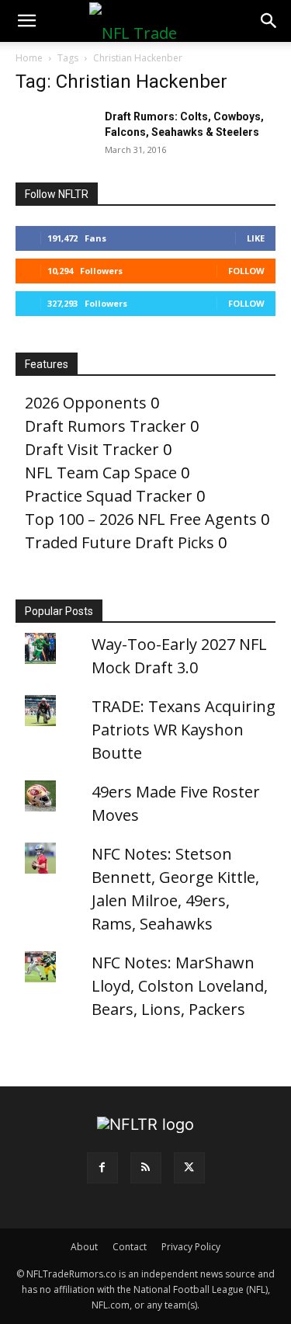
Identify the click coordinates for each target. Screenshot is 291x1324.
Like (256, 238)
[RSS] (145, 1167)
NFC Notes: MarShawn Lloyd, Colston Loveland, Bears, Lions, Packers (180, 986)
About (84, 1246)
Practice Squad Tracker (108, 495)
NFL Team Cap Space (101, 472)
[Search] (269, 21)
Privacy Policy (190, 1246)
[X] (189, 1167)
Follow (246, 270)
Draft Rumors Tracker (105, 425)
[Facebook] (102, 1167)
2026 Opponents (86, 402)
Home (29, 57)
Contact (130, 1246)
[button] (26, 21)
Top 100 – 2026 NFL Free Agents (141, 519)
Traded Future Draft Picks (119, 542)
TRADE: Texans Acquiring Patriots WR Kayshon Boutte (183, 729)
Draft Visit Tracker (92, 449)
